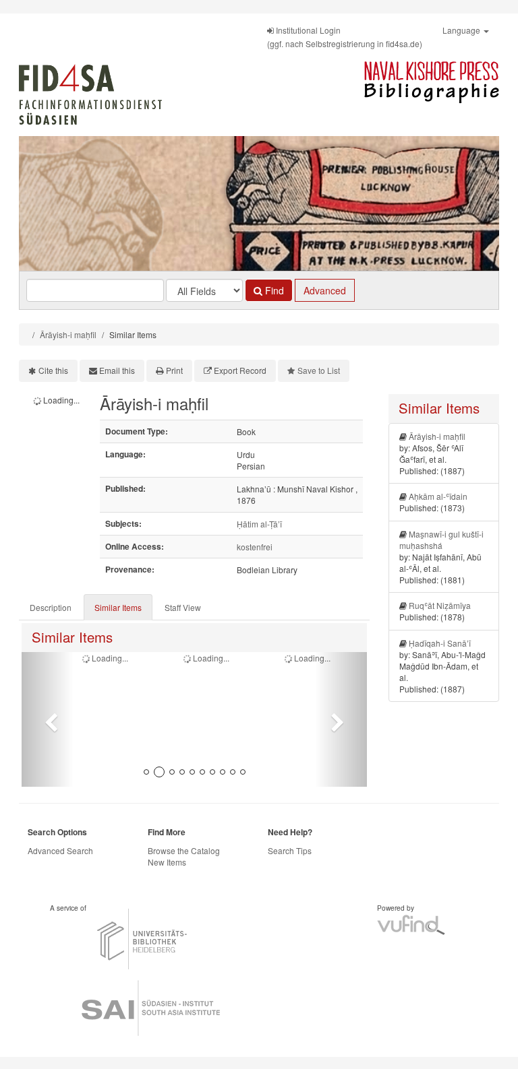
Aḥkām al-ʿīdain (438, 496)
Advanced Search (60, 850)
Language (462, 30)
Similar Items (118, 607)
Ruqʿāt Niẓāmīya (440, 605)
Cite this (53, 370)
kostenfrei (254, 546)
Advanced (325, 290)
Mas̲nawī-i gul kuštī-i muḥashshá (441, 539)
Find (273, 290)
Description (50, 607)
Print (174, 370)
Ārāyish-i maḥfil (68, 334)
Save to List (318, 370)
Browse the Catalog (184, 850)
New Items (167, 862)
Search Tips (290, 850)
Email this (117, 370)
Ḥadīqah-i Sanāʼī (440, 643)
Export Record (240, 370)
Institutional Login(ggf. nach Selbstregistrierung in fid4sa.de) (344, 36)
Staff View (183, 607)
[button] (48, 719)
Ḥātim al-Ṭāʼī (259, 523)
